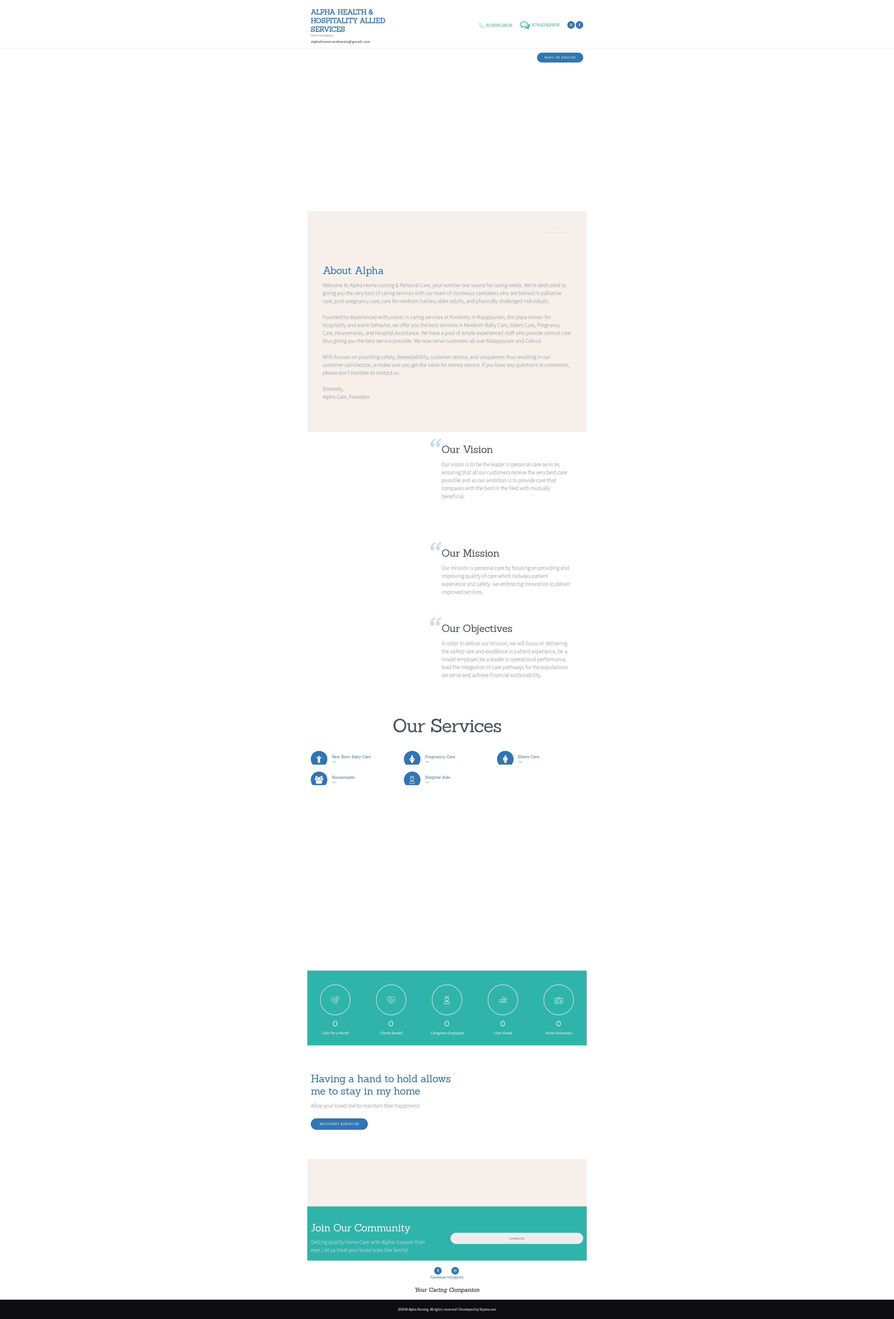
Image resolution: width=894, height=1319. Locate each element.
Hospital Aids (437, 777)
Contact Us (516, 1238)
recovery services (339, 1124)
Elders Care (528, 756)
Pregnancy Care (440, 756)
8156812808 (466, 897)
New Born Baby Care (351, 756)
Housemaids (343, 777)
